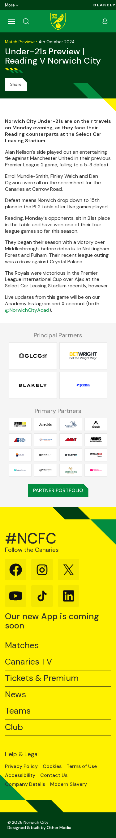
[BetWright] (83, 356)
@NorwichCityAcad (27, 310)
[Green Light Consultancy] (33, 356)
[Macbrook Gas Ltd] (45, 439)
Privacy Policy (21, 766)
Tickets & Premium (42, 678)
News (15, 694)
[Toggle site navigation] (11, 21)
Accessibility (20, 775)
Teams (18, 711)
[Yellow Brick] (45, 470)
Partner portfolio (58, 490)
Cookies (52, 766)
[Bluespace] (20, 455)
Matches (22, 645)
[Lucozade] (96, 424)
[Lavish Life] (20, 424)
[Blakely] (104, 5)
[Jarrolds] (45, 424)
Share (16, 84)
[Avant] (71, 439)
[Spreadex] (96, 455)
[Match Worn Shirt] (96, 439)
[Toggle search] (33, 21)
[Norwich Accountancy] (96, 470)
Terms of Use (82, 766)
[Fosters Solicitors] (20, 470)
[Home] (58, 21)
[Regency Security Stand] (45, 455)
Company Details (25, 784)
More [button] (10, 5)
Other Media (59, 827)
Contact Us (53, 775)
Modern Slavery (68, 784)
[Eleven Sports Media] (71, 455)
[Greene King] (71, 470)
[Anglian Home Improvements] (71, 424)
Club (14, 727)
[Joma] (83, 385)
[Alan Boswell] (20, 439)
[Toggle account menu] (105, 21)
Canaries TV (28, 662)
